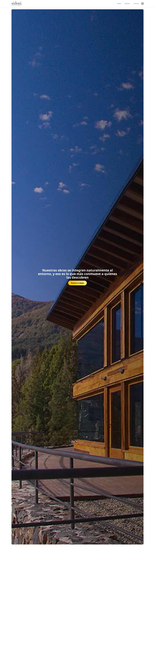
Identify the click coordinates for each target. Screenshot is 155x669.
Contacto (136, 3)
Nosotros (127, 3)
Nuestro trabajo (77, 283)
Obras (119, 3)
